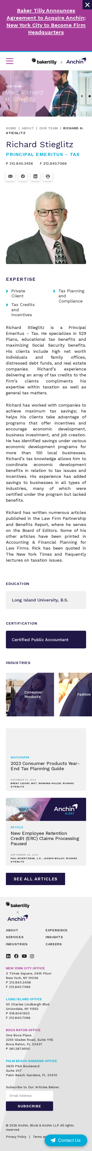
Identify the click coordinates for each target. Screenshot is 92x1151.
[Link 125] (10, 176)
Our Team (48, 128)
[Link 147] (8, 956)
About (28, 128)
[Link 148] (16, 956)
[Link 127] (35, 176)
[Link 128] (47, 176)
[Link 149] (24, 956)
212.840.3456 (20, 982)
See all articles (35, 878)
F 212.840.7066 (53, 163)
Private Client (15, 293)
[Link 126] (22, 176)
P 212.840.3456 (19, 163)
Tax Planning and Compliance (68, 295)
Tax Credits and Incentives (20, 309)
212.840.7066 (19, 987)
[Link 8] (59, 61)
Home (11, 128)
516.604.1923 (19, 1013)
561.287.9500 (19, 1048)
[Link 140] (21, 911)
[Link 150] (32, 956)
